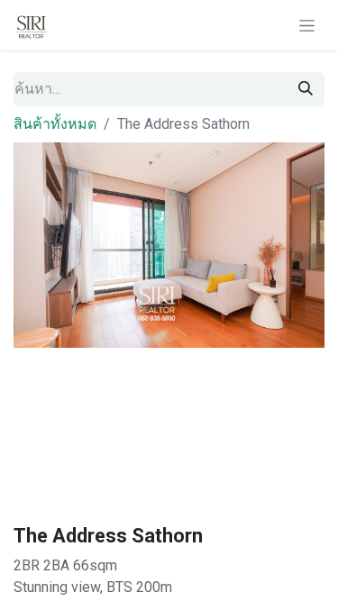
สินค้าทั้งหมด (55, 123)
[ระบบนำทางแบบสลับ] (306, 25)
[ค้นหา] (305, 89)
